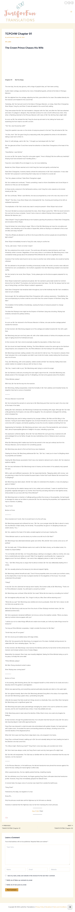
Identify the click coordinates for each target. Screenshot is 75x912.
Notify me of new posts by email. (17, 885)
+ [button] (69, 3)
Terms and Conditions (60, 907)
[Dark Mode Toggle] (70, 907)
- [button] (65, 3)
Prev (33, 811)
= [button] (72, 3)
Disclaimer (48, 907)
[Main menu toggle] (71, 12)
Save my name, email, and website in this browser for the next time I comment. (31, 875)
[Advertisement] (37, 64)
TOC (37, 811)
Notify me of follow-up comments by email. (19, 880)
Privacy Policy (40, 907)
